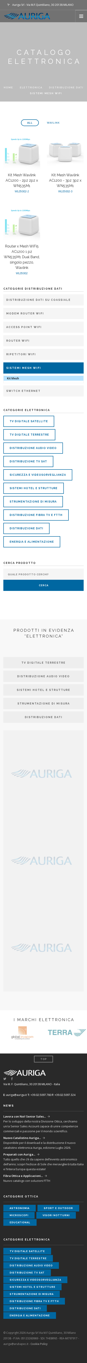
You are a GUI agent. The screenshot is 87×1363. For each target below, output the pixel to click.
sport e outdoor (58, 1208)
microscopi (19, 1215)
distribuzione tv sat (28, 461)
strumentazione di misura (33, 501)
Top (43, 1059)
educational (20, 1222)
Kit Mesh (13, 378)
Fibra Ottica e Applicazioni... (23, 1176)
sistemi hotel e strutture (34, 488)
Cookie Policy (39, 1344)
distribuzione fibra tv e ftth (36, 515)
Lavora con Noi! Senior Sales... (24, 1116)
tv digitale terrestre (29, 434)
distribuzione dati (66, 87)
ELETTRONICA (31, 87)
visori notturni (56, 1215)
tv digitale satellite (29, 421)
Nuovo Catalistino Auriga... (22, 1138)
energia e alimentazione (32, 541)
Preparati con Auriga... (19, 1154)
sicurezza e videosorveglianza (38, 474)
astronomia (19, 1208)
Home (8, 87)
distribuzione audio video (33, 448)
